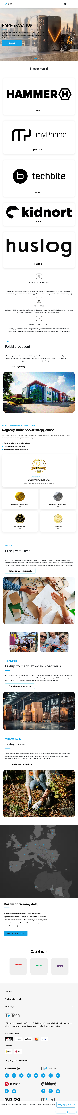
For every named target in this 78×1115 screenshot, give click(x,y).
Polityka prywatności (66, 1105)
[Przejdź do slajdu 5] (43, 58)
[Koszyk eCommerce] (65, 4)
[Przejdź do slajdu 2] (38, 58)
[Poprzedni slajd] (4, 34)
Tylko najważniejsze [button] (61, 1112)
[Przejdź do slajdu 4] (41, 58)
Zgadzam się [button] (72, 1112)
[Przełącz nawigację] (72, 4)
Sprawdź (12, 43)
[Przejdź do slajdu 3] (39, 58)
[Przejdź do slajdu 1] (35, 58)
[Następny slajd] (74, 34)
